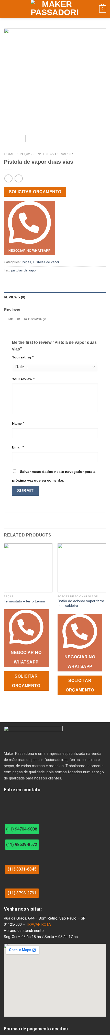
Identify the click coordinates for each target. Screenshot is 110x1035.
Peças (25, 154)
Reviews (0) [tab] (14, 297)
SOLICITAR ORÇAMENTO (35, 192)
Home (9, 154)
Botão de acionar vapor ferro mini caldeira (81, 603)
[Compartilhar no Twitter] (19, 281)
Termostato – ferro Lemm (24, 601)
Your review (23, 379)
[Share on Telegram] (32, 281)
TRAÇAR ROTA (38, 924)
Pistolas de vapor (55, 154)
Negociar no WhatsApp (29, 250)
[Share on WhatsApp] (7, 281)
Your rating (23, 357)
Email (18, 447)
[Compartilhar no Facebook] (13, 281)
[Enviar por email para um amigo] (26, 281)
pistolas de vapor (24, 270)
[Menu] (7, 9)
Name (18, 423)
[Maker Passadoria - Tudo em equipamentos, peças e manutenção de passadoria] (55, 9)
